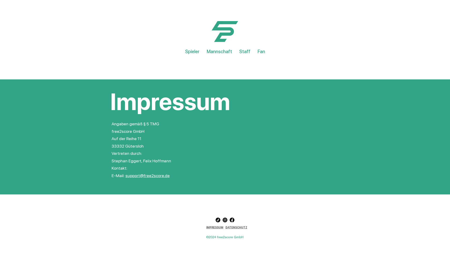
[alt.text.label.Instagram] (225, 220)
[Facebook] (232, 220)
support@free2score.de (147, 175)
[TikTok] (218, 220)
